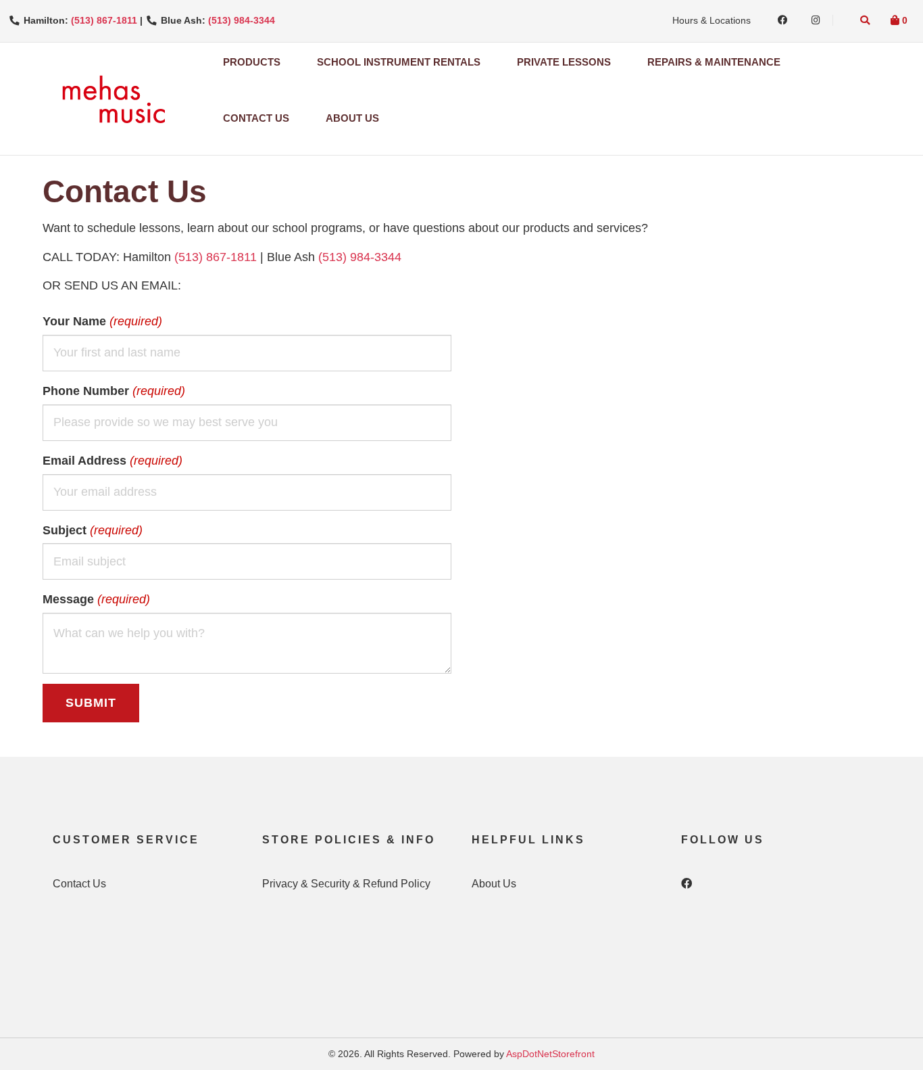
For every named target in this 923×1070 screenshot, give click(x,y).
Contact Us (256, 118)
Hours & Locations (711, 20)
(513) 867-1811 (104, 20)
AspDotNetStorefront (550, 1053)
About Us (352, 118)
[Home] (112, 99)
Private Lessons (564, 62)
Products (251, 62)
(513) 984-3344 (241, 20)
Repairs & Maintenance (713, 62)
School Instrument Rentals (398, 62)
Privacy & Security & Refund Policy (346, 883)
